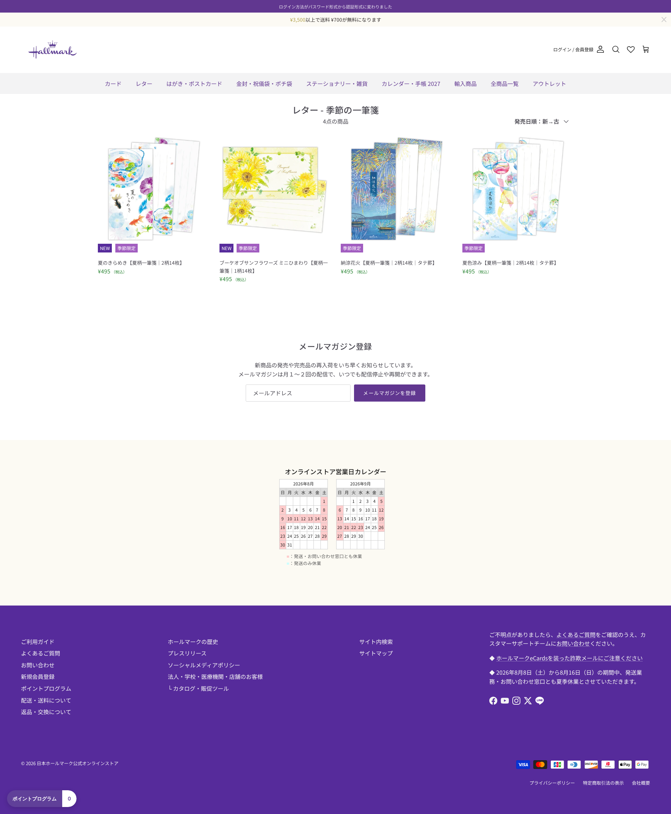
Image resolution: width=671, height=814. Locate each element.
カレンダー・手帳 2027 (411, 83)
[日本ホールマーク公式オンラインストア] (52, 50)
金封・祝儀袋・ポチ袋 (264, 83)
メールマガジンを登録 (389, 392)
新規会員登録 (38, 676)
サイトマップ (376, 653)
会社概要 (641, 782)
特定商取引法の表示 (603, 782)
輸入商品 (465, 83)
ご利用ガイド (38, 641)
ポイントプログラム (46, 688)
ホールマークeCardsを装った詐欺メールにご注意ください (569, 658)
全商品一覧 (505, 83)
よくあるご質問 (40, 653)
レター (144, 83)
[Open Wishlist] (631, 49)
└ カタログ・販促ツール (198, 688)
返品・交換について (46, 711)
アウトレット (549, 83)
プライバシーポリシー (552, 782)
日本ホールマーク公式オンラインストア (77, 763)
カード (113, 83)
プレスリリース (187, 653)
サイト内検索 (376, 641)
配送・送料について (46, 700)
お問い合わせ (38, 665)
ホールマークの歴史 (193, 641)
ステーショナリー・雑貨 (337, 83)
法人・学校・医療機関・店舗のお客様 (215, 676)
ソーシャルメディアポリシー (204, 665)
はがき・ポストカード (194, 83)
